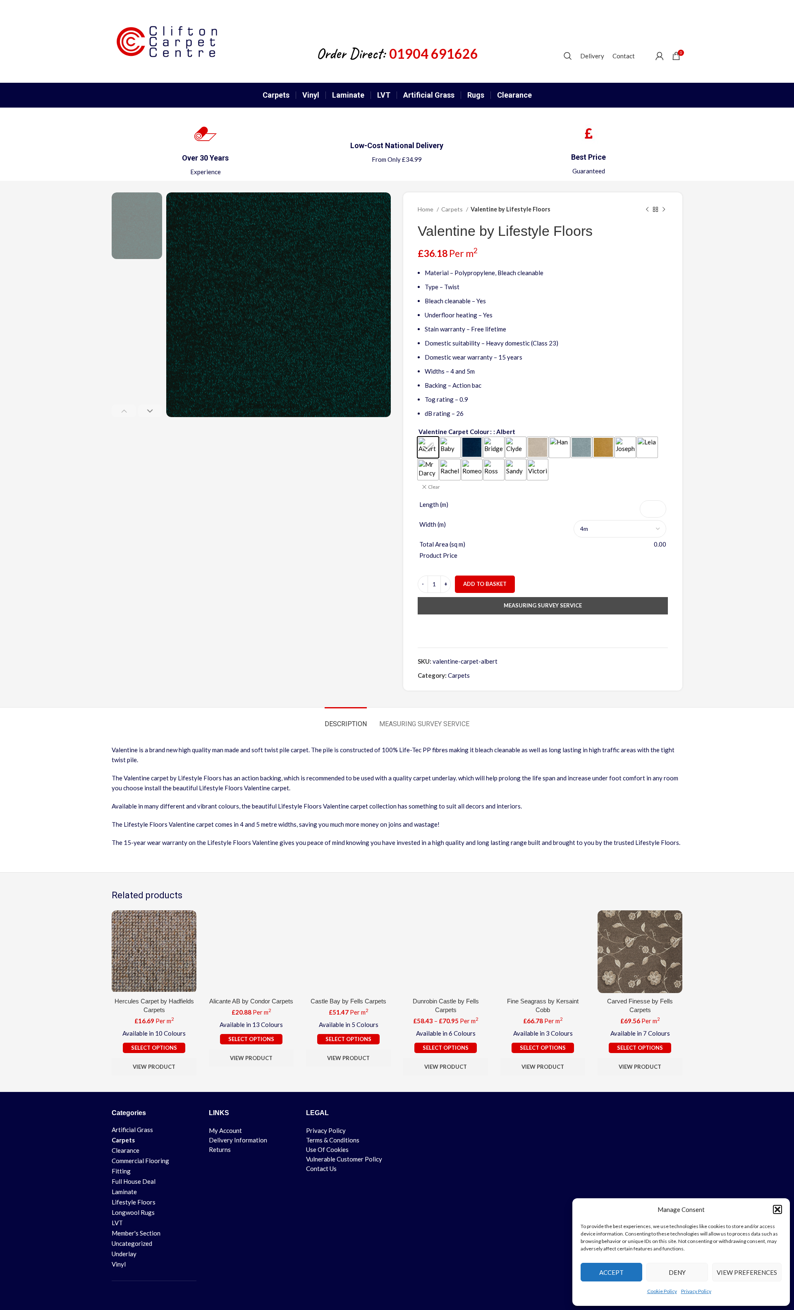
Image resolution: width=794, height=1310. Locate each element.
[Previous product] (647, 210)
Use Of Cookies (327, 1149)
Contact (623, 56)
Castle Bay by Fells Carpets (348, 1001)
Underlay (124, 1253)
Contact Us (321, 1168)
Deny (677, 1272)
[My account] (659, 56)
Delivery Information (238, 1140)
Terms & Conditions (332, 1140)
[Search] (568, 56)
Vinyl (119, 1264)
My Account (225, 1130)
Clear (434, 487)
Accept (611, 1272)
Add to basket (485, 584)
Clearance (125, 1150)
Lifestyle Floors (127, 1202)
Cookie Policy (662, 1291)
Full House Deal (127, 1181)
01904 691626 (433, 53)
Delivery (592, 56)
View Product (154, 1066)
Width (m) (432, 524)
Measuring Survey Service (543, 605)
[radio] (428, 447)
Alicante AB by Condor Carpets (251, 1001)
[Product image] (154, 951)
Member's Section (127, 1233)
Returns (220, 1149)
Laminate (124, 1191)
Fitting (121, 1171)
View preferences (747, 1272)
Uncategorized (127, 1243)
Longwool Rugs (127, 1212)
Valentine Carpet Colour (454, 431)
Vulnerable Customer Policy (344, 1159)
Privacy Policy (696, 1291)
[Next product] (664, 210)
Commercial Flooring (127, 1160)
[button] (777, 1209)
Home (426, 209)
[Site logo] (171, 40)
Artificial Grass (127, 1129)
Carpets (452, 209)
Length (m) (433, 504)
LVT (117, 1222)
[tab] (346, 719)
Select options (154, 1047)
